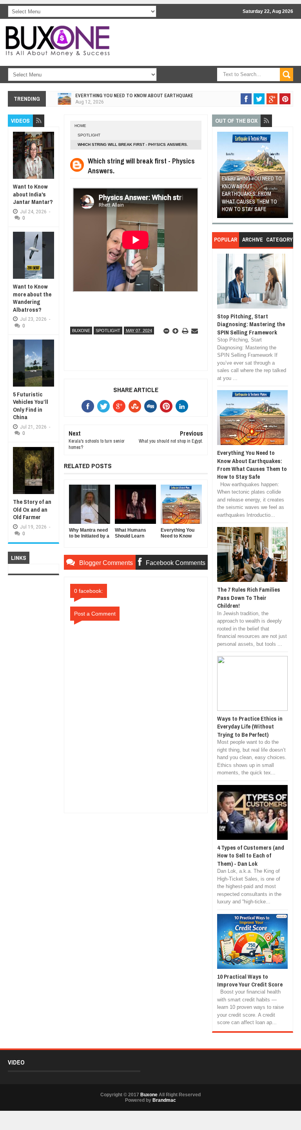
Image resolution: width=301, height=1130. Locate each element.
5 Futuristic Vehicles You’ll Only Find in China (30, 405)
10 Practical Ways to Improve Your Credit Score (250, 980)
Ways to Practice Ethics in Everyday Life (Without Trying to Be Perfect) (250, 726)
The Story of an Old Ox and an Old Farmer (32, 509)
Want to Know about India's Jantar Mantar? (33, 194)
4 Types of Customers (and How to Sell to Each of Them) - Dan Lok (250, 855)
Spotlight (89, 135)
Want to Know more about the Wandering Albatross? (32, 298)
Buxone (81, 330)
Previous (223, 177)
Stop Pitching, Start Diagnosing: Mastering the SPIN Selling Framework (251, 324)
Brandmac (164, 1100)
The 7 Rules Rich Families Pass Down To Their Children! (248, 597)
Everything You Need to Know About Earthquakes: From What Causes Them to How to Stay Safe (252, 194)
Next (283, 177)
